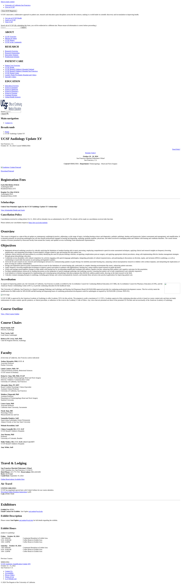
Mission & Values (11, 38)
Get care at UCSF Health (13, 18)
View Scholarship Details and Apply (13, 210)
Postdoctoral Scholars (12, 57)
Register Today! (90, 153)
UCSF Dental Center (12, 73)
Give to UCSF (10, 7)
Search (3, 111)
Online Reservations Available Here (13, 479)
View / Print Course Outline (10, 314)
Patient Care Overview (12, 65)
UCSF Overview (10, 36)
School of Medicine (11, 89)
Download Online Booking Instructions (14, 492)
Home (7, 132)
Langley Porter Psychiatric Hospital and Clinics (20, 75)
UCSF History (10, 40)
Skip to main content (7, 2)
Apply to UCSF (10, 20)
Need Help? (176, 149)
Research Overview (11, 51)
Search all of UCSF (48, 25)
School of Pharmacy (11, 91)
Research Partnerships (12, 53)
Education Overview (12, 86)
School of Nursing (11, 93)
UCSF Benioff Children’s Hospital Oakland (19, 69)
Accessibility (9, 573)
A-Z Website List (10, 579)
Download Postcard (7, 171)
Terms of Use (9, 577)
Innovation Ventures (11, 55)
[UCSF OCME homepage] (11, 109)
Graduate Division (11, 95)
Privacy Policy (10, 575)
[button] (90, 558)
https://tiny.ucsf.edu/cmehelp (38, 223)
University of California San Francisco (17, 5)
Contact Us (8, 123)
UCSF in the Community (13, 42)
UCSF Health (9, 67)
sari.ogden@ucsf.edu (36, 511)
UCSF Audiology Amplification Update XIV (16, 564)
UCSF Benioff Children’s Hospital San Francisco (21, 71)
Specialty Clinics (10, 77)
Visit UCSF (9, 22)
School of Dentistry (11, 87)
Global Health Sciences (13, 97)
